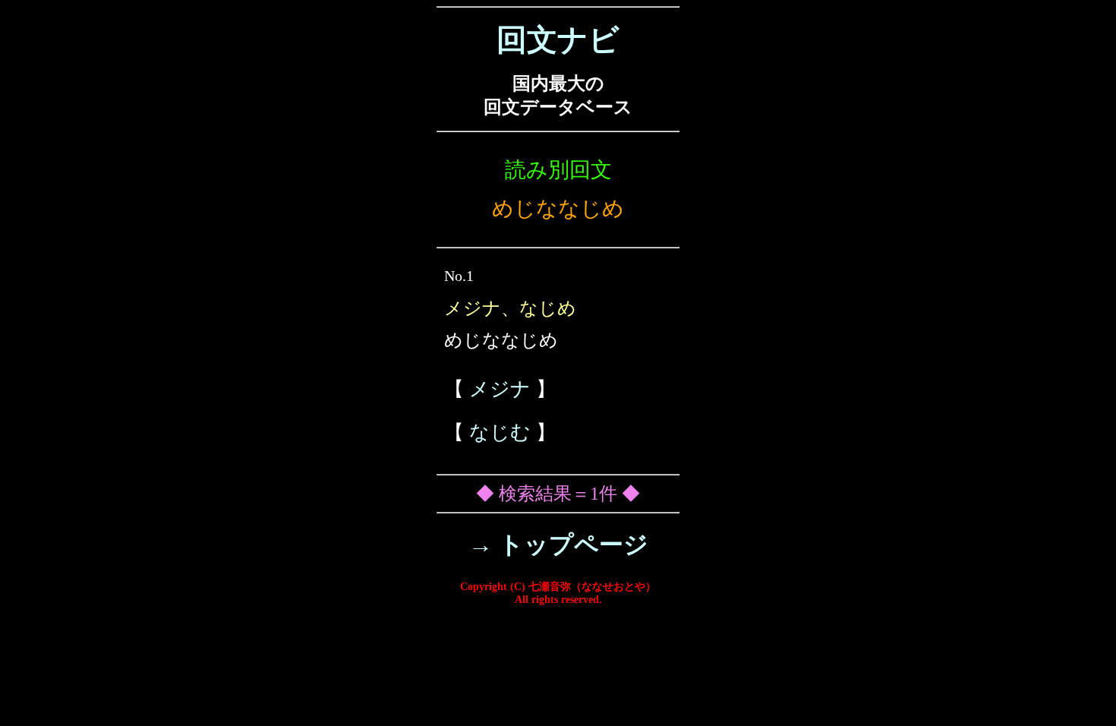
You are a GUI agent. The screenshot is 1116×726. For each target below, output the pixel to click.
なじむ (500, 432)
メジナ (500, 389)
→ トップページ (558, 544)
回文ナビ (558, 40)
